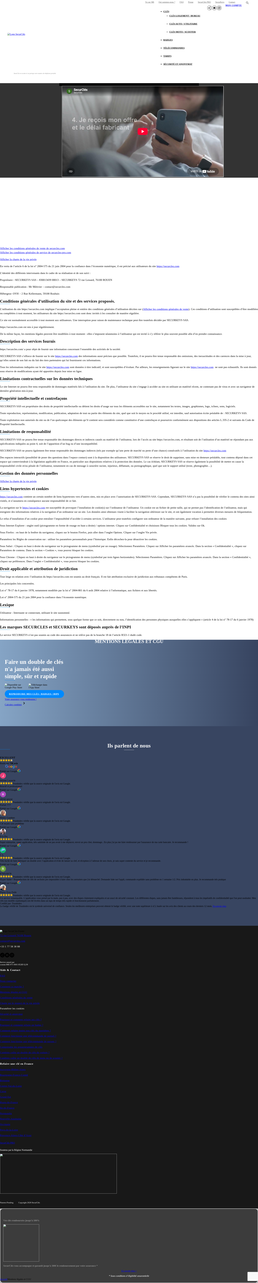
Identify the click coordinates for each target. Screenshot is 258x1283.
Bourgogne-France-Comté (14, 1075)
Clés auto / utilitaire (183, 24)
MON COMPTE (233, 5)
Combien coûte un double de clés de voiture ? (25, 1052)
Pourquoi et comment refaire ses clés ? (21, 1019)
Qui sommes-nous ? (167, 2)
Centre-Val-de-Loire (11, 1086)
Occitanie (5, 1124)
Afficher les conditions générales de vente (166, 309)
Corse (3, 1091)
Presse (190, 2)
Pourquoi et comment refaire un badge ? (21, 1025)
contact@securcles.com (12, 941)
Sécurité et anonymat (177, 64)
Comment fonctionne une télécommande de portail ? (28, 1036)
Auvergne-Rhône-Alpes (13, 1069)
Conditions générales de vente (16, 997)
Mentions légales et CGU (13, 992)
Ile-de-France (7, 1108)
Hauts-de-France (9, 1102)
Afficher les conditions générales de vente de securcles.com (32, 248)
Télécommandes (174, 48)
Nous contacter (8, 981)
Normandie (6, 1113)
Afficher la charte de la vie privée (18, 259)
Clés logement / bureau (184, 16)
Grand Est (5, 1097)
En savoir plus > (129, 1271)
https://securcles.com (168, 266)
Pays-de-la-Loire (9, 1130)
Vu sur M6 (149, 2)
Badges (168, 40)
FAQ (182, 2)
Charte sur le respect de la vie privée (20, 1003)
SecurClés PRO (204, 2)
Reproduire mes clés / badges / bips (34, 694)
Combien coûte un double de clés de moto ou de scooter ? (31, 1058)
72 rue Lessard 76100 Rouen (15, 935)
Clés (166, 11)
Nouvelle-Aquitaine (10, 1119)
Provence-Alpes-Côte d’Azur (16, 1135)
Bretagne (5, 1080)
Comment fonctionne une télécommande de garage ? (28, 1041)
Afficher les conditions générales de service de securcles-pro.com (35, 252)
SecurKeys (219, 2)
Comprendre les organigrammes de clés (21, 1047)
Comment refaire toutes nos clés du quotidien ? (25, 1030)
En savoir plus (219, 906)
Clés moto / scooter (182, 32)
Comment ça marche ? (12, 986)
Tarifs (167, 56)
